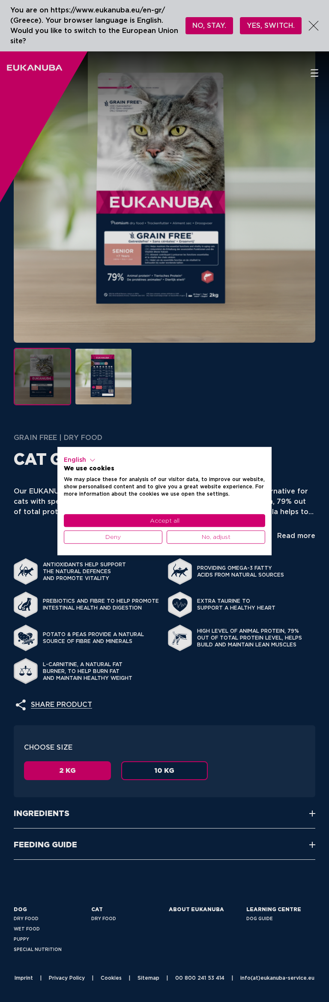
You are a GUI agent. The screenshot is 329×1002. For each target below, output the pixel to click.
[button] (80, 460)
